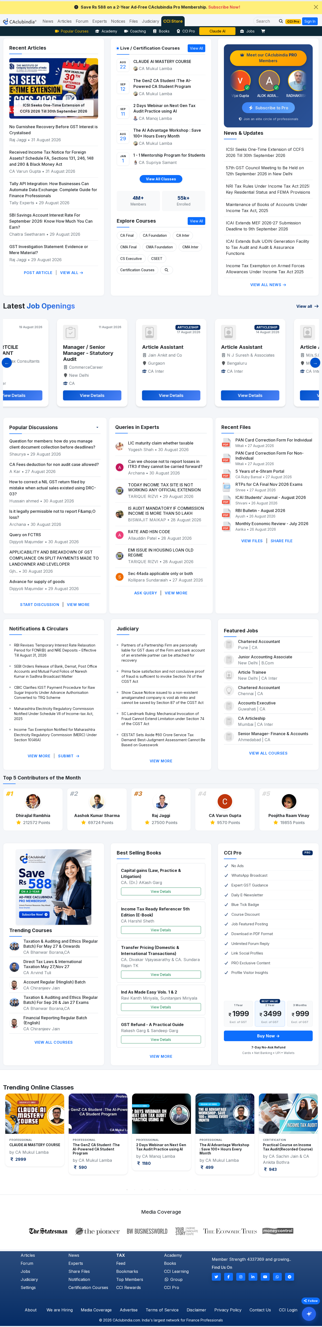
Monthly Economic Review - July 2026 (271, 523)
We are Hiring (60, 1309)
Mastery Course (217, 31)
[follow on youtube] (265, 1277)
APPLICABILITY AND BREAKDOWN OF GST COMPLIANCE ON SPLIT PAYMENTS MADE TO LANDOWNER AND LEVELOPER (54, 558)
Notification (79, 1279)
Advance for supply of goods (37, 581)
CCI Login (288, 1309)
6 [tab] (164, 1189)
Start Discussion (39, 604)
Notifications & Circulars (38, 629)
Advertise (129, 1309)
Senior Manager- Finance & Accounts (273, 733)
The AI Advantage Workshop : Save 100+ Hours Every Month (167, 133)
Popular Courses (75, 31)
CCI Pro (188, 31)
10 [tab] (194, 1189)
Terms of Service (162, 1309)
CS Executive (131, 259)
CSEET (157, 259)
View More (78, 604)
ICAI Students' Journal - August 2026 (270, 497)
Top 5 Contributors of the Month (42, 778)
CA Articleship (251, 718)
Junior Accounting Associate (265, 656)
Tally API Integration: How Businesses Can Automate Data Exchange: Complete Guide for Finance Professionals (53, 189)
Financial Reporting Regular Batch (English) (55, 1020)
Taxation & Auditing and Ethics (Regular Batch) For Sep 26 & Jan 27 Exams (60, 1000)
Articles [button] (64, 21)
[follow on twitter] (216, 1277)
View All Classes (161, 179)
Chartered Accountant (259, 641)
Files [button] (133, 21)
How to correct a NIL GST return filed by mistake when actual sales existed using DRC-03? (52, 487)
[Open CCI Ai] (309, 1314)
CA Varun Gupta (25, 171)
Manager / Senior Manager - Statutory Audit (38, 353)
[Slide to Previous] (7, 363)
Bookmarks (127, 1271)
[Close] (316, 7)
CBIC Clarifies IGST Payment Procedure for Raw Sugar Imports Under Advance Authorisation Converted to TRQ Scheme (54, 692)
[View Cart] (264, 31)
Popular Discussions (33, 427)
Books (164, 31)
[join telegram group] (289, 1277)
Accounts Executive (257, 702)
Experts (75, 1263)
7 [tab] (172, 1189)
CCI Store (173, 21)
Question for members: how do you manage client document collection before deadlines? (52, 444)
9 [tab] (187, 1189)
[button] (279, 21)
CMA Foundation (159, 247)
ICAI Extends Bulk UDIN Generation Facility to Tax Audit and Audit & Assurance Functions (267, 247)
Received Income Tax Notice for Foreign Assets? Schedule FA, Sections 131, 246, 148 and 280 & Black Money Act (51, 158)
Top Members (129, 1279)
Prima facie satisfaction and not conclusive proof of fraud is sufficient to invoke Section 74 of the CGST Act (163, 676)
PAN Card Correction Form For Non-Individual (269, 456)
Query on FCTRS (25, 534)
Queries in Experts (137, 427)
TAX (120, 1255)
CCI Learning (176, 1271)
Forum (27, 1263)
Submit (66, 756)
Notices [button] (118, 21)
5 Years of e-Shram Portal (259, 471)
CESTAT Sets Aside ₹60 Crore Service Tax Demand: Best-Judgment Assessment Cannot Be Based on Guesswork (163, 740)
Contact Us (260, 1309)
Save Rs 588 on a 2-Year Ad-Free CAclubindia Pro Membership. (160, 7)
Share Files (79, 1271)
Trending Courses (30, 930)
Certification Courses (137, 270)
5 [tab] (157, 1189)
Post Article (38, 272)
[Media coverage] (161, 1230)
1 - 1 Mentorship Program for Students (169, 155)
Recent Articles (27, 48)
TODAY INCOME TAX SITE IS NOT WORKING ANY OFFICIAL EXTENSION (164, 487)
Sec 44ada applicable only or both (160, 573)
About (30, 1309)
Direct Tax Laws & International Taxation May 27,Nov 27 (52, 964)
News (73, 1255)
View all (304, 306)
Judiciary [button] (150, 21)
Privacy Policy (228, 1309)
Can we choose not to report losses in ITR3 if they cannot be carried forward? (165, 464)
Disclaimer (196, 1309)
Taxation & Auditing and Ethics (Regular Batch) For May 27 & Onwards (60, 944)
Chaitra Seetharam (27, 234)
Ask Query (145, 593)
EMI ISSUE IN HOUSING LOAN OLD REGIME (160, 553)
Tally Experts (21, 202)
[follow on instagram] (240, 1277)
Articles (28, 1255)
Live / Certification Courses (150, 48)
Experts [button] (99, 21)
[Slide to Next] (315, 363)
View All (69, 272)
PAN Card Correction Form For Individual (273, 440)
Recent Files (236, 427)
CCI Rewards (128, 1287)
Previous (11, 1139)
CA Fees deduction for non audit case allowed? (54, 464)
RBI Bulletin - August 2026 (260, 510)
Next (310, 1139)
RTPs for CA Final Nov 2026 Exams (268, 484)
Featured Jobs (241, 631)
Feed (120, 1263)
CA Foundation (155, 235)
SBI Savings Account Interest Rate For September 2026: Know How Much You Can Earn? (51, 221)
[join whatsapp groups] (277, 1277)
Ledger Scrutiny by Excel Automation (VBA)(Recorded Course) (287, 1149)
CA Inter (182, 235)
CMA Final (128, 247)
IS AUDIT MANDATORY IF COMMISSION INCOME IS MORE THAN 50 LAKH (166, 511)
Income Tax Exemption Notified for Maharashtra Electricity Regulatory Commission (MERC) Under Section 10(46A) (55, 734)
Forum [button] (82, 21)
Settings (28, 1287)
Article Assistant (113, 347)
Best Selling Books (139, 853)
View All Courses (268, 753)
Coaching (138, 31)
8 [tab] (179, 1189)
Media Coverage (96, 1309)
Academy (109, 31)
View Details (161, 891)
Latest (39, 306)
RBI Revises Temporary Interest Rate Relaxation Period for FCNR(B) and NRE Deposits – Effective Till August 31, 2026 (55, 650)
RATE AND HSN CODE (149, 531)
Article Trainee (252, 672)
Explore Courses (136, 221)
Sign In (309, 21)
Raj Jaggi (17, 139)
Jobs (250, 31)
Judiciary (128, 629)
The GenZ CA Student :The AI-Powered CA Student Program (162, 83)
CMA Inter (190, 247)
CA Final (127, 235)
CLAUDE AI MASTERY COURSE (162, 61)
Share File (282, 541)
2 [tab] (134, 1189)
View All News (266, 285)
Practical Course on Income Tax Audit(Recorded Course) (224, 1147)
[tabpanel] (34, 1134)
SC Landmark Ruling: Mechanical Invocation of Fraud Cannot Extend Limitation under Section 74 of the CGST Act (163, 718)
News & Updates (243, 133)
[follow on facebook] (228, 1277)
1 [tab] (127, 1189)
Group (176, 1279)
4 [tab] (149, 1189)
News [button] (48, 21)
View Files (252, 541)
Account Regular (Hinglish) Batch (54, 981)
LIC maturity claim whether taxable (160, 443)
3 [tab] (142, 1189)
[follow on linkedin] (253, 1277)
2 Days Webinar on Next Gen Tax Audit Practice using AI (164, 108)
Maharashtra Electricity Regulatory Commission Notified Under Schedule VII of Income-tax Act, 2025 (54, 713)
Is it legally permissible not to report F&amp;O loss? (52, 514)
